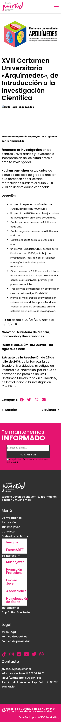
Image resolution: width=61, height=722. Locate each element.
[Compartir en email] (43, 399)
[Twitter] (34, 654)
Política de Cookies (14, 636)
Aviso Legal (9, 632)
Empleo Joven (11, 581)
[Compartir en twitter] (29, 399)
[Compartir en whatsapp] (36, 399)
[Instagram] (11, 654)
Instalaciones (11, 608)
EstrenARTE (15, 550)
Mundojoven (15, 562)
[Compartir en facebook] (21, 399)
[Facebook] (19, 654)
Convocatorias (12, 518)
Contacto (8, 531)
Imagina (12, 542)
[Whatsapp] (41, 654)
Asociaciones (16, 591)
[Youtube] (26, 654)
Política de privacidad (16, 641)
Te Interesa (9, 556)
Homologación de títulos (16, 600)
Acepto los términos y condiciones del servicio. (27, 461)
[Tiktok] (4, 654)
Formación (9, 522)
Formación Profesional (14, 571)
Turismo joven (11, 527)
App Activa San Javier (16, 612)
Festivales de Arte (13, 536)
